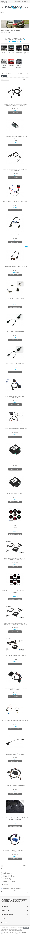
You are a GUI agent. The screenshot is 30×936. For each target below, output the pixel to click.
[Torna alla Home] (1, 16)
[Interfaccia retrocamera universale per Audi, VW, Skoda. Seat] (15, 417)
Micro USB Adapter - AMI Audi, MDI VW (15, 363)
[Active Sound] (4, 61)
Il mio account (5, 910)
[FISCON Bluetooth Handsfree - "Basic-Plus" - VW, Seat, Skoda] (15, 579)
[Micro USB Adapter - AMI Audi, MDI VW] (15, 352)
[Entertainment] (19, 48)
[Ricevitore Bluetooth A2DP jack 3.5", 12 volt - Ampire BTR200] (15, 190)
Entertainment (20, 52)
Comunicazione (12, 52)
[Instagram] (6, 2)
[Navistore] (13, 7)
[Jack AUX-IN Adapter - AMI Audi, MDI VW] (15, 287)
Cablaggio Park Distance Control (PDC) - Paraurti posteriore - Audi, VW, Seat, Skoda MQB (15, 104)
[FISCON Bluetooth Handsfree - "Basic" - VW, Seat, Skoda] (15, 514)
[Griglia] (2, 73)
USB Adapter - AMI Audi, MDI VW (15, 234)
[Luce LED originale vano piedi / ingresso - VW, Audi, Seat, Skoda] (15, 125)
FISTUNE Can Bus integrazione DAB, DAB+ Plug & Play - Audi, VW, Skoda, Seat (15, 688)
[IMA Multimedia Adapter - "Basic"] (15, 450)
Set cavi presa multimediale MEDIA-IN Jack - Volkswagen (15, 396)
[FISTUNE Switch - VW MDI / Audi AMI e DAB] (15, 774)
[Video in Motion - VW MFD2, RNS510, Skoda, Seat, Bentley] (15, 839)
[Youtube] (4, 2)
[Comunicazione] (11, 48)
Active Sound (6, 878)
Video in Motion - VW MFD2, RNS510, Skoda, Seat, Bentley (15, 851)
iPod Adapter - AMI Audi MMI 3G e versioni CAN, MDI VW (15, 267)
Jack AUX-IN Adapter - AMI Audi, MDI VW (15, 299)
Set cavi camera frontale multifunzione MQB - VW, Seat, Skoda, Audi (15, 169)
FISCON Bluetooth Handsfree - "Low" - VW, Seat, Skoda (15, 656)
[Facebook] (2, 2)
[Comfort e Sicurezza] (19, 61)
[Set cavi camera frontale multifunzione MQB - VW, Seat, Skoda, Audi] (15, 158)
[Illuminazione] (11, 61)
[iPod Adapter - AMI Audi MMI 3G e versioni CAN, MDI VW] (15, 255)
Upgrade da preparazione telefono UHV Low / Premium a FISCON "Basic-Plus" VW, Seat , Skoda (15, 623)
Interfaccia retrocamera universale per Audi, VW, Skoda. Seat (15, 429)
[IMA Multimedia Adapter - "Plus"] (15, 482)
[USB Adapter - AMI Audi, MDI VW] (15, 223)
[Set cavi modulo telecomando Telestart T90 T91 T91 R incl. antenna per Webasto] (15, 709)
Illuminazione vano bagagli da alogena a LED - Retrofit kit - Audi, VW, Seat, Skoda (15, 818)
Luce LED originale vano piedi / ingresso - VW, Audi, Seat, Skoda (15, 137)
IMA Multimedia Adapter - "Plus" (15, 493)
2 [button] (15, 890)
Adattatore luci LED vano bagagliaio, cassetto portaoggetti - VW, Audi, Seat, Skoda (15, 753)
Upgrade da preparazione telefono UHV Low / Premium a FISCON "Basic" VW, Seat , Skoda (15, 559)
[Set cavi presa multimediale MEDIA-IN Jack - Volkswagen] (15, 385)
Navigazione (4, 52)
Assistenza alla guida (9, 876)
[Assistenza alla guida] (26, 48)
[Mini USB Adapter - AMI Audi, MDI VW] (15, 320)
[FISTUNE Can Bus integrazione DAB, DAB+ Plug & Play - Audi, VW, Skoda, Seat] (15, 677)
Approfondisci (22, 932)
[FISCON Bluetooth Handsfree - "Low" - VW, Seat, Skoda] (15, 644)
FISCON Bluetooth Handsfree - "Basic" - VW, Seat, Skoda (15, 526)
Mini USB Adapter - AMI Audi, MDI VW (15, 331)
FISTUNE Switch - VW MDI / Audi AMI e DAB (15, 785)
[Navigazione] (4, 48)
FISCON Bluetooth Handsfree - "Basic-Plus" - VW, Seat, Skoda (15, 591)
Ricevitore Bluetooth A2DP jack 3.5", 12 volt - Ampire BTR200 (15, 202)
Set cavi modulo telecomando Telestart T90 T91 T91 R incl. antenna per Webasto (15, 721)
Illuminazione (12, 65)
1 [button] (14, 890)
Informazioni (4, 884)
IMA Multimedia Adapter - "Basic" (15, 461)
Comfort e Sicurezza (9, 881)
